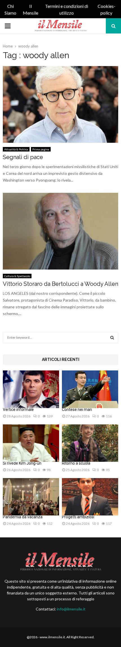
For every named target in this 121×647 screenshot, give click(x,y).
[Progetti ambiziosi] (90, 496)
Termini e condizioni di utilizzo (66, 9)
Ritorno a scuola (76, 463)
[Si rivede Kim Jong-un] (31, 443)
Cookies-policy (106, 9)
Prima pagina (40, 149)
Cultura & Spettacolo (17, 276)
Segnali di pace (23, 157)
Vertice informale (18, 409)
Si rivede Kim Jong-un (22, 463)
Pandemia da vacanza (22, 517)
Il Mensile (30, 9)
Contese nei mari (77, 409)
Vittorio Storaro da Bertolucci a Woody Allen (60, 283)
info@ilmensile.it (71, 609)
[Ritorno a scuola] (90, 443)
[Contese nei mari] (90, 389)
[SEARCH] (112, 337)
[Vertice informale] (31, 389)
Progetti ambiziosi (78, 517)
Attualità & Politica (16, 149)
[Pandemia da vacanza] (31, 496)
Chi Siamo (10, 9)
